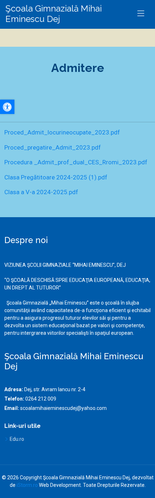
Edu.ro (17, 439)
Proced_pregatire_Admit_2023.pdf (52, 147)
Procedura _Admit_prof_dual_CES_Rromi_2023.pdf (75, 162)
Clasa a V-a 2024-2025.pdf (41, 192)
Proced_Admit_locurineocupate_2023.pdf (62, 132)
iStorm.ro (27, 485)
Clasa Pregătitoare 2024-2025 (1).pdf (55, 177)
